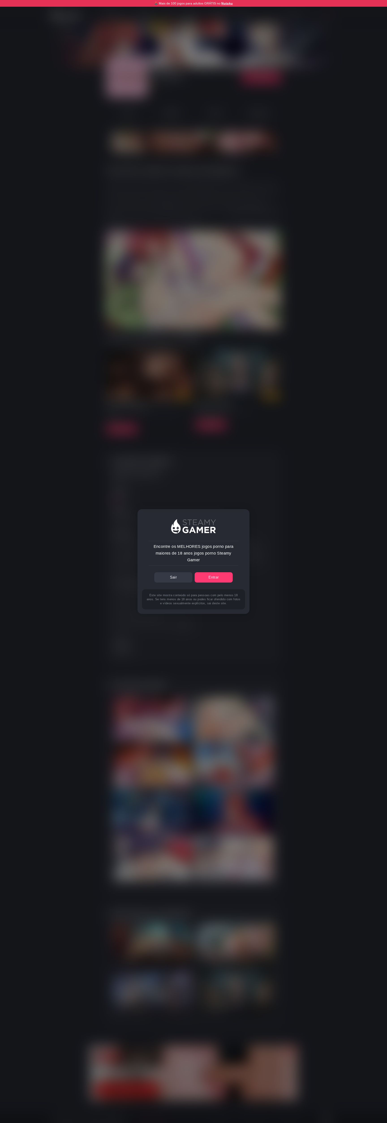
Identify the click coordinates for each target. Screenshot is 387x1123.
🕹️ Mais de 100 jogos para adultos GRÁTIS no (193, 3)
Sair (173, 577)
